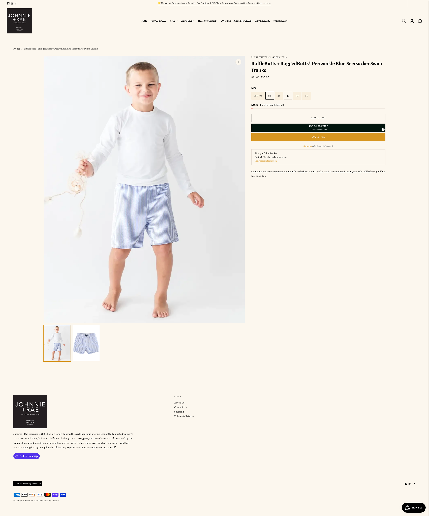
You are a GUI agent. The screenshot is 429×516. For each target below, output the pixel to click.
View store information (266, 161)
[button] (318, 128)
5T (297, 95)
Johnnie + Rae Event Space (236, 21)
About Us (179, 402)
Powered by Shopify (49, 500)
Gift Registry (262, 21)
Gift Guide (187, 21)
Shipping (307, 146)
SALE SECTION (280, 21)
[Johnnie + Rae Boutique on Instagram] (12, 3)
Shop (172, 21)
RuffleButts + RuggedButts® (269, 57)
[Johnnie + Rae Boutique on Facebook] (8, 3)
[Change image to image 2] (86, 343)
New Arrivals (158, 21)
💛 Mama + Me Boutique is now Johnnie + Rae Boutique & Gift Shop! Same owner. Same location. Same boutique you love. (214, 3)
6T (306, 95)
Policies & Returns (184, 416)
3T (279, 95)
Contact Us (180, 407)
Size (254, 88)
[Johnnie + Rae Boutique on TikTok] (16, 3)
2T (269, 95)
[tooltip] (383, 129)
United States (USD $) (26, 483)
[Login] (412, 21)
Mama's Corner (207, 21)
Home (144, 21)
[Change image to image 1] (57, 343)
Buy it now (318, 137)
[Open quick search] (404, 21)
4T (288, 95)
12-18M (258, 95)
